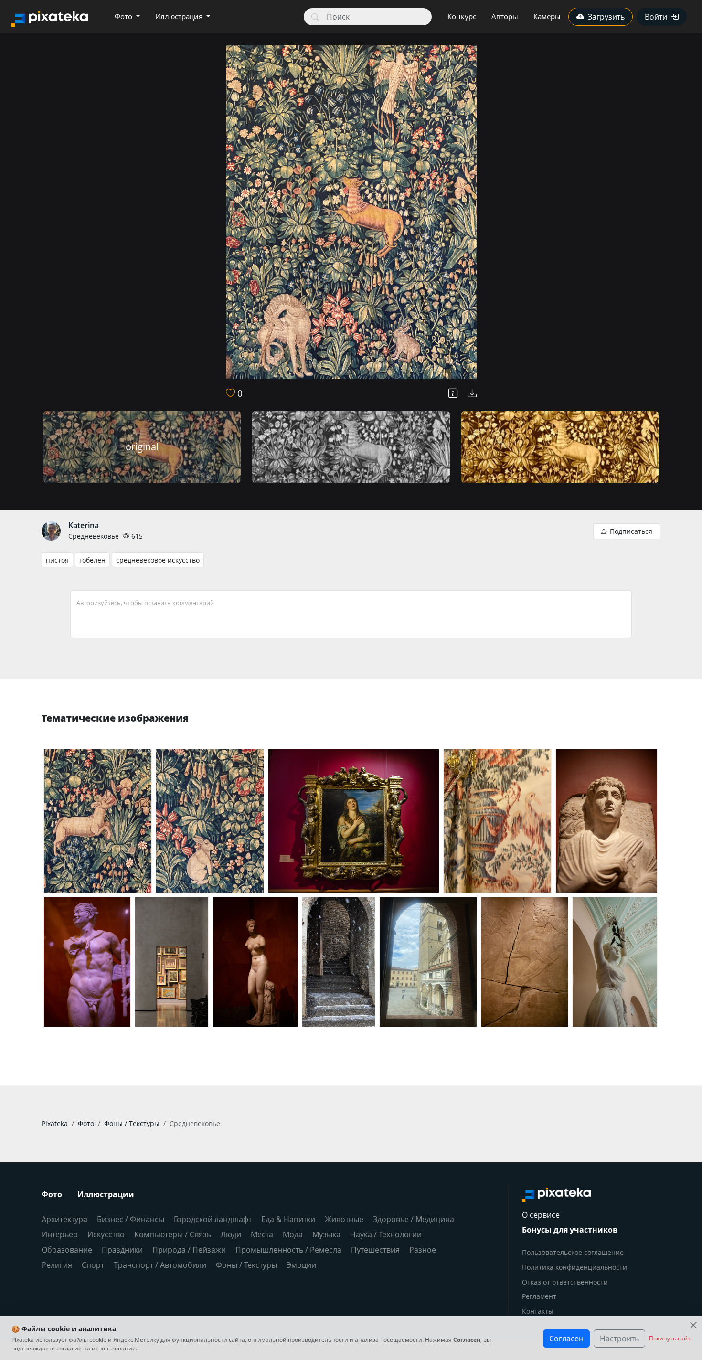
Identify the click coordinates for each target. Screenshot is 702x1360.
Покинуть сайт (670, 1338)
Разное (422, 1249)
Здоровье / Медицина (413, 1219)
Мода (293, 1234)
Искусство (106, 1234)
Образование (67, 1249)
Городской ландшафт (213, 1219)
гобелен (92, 559)
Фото (124, 16)
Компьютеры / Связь (172, 1234)
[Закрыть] (693, 1325)
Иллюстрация (179, 16)
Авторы (504, 16)
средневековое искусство (158, 559)
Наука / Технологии (386, 1234)
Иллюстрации (105, 1194)
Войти (656, 16)
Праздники (122, 1249)
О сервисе (541, 1215)
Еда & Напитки (288, 1219)
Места (262, 1234)
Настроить (619, 1338)
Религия (57, 1265)
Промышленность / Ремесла (288, 1249)
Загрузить (606, 16)
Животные (344, 1219)
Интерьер (60, 1234)
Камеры (547, 16)
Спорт (93, 1265)
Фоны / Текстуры (246, 1265)
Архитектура (64, 1219)
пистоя (57, 559)
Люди (231, 1234)
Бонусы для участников (569, 1229)
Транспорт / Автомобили (160, 1265)
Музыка (326, 1234)
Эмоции (301, 1265)
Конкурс (461, 16)
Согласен (566, 1338)
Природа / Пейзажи (189, 1249)
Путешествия (375, 1249)
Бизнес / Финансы (130, 1219)
